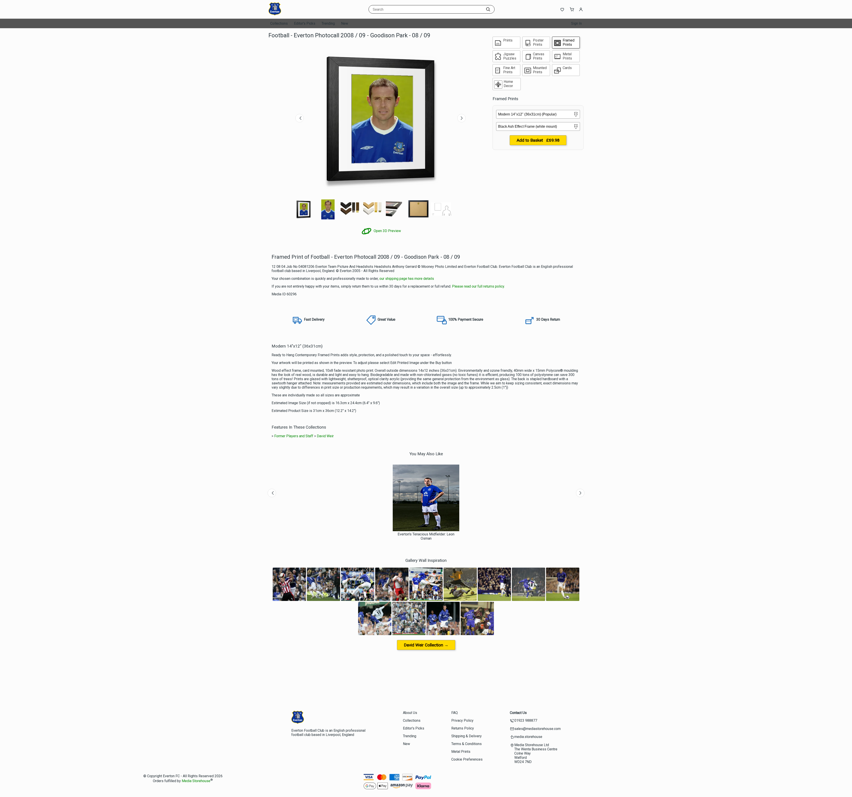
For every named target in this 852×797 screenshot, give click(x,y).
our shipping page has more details (406, 278)
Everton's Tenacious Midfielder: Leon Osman (426, 536)
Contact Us (518, 713)
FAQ (454, 713)
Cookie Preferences (467, 759)
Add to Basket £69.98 (538, 140)
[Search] (488, 9)
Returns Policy (462, 728)
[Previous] (299, 118)
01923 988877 (525, 720)
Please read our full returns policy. (478, 286)
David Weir (325, 436)
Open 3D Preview (387, 231)
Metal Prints (460, 751)
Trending (328, 23)
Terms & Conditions (466, 744)
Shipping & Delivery (466, 736)
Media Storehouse (196, 781)
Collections (279, 23)
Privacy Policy (462, 720)
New (344, 23)
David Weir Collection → (426, 645)
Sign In (576, 23)
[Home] (296, 14)
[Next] (461, 118)
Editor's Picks (304, 23)
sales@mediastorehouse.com (537, 729)
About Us (410, 713)
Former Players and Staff (293, 436)
